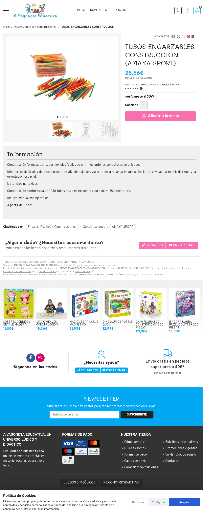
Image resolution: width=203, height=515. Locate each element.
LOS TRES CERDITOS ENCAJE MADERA (16, 323)
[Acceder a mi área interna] (187, 10)
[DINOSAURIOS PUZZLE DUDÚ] (118, 303)
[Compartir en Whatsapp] (183, 36)
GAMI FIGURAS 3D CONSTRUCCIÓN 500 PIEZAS (149, 325)
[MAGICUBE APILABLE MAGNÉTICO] (85, 303)
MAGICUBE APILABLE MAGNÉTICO (84, 323)
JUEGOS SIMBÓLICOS (79, 483)
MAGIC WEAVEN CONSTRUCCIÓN (47, 323)
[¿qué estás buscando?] (178, 10)
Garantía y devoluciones (141, 467)
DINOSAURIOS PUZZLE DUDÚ (118, 323)
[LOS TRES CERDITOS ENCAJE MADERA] (18, 303)
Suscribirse (137, 415)
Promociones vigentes (181, 448)
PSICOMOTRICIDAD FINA (121, 483)
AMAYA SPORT (82, 271)
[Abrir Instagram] (40, 358)
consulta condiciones (167, 373)
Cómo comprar (135, 442)
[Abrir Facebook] (31, 358)
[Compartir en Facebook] (173, 36)
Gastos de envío (135, 461)
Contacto (172, 461)
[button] (57, 117)
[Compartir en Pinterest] (188, 36)
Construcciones (47, 271)
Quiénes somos (135, 448)
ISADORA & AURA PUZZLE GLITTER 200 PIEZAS (183, 325)
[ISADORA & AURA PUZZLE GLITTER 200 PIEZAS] (184, 303)
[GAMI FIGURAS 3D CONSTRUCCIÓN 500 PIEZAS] (151, 303)
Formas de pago (135, 455)
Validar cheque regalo (180, 455)
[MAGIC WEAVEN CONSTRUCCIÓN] (51, 303)
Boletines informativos (181, 442)
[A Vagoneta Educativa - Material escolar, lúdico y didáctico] (35, 10)
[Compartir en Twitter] (178, 36)
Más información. (49, 508)
